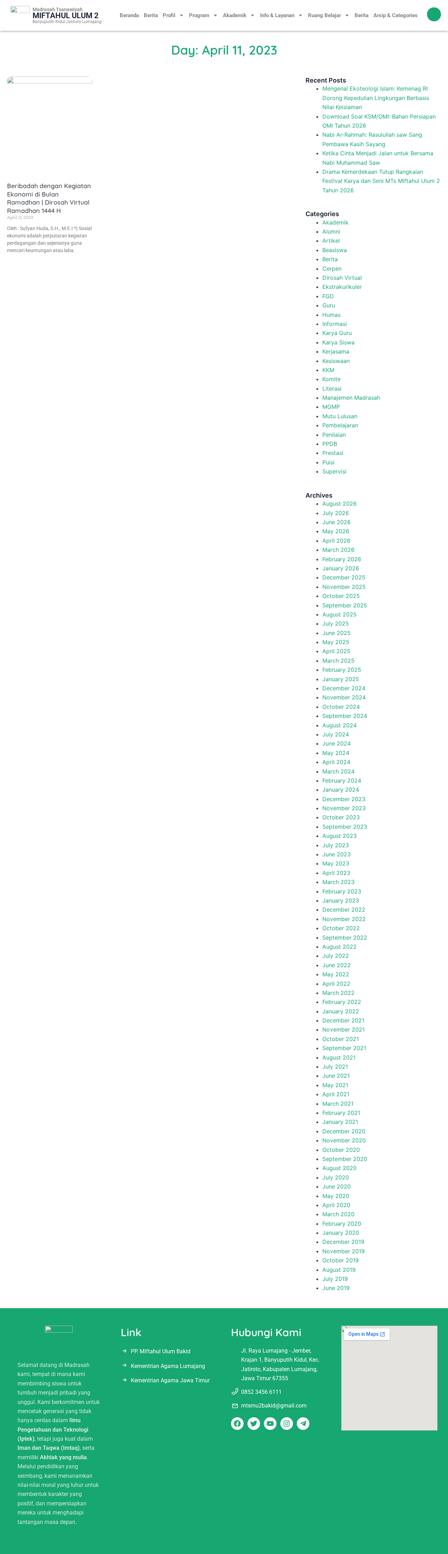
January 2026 (340, 568)
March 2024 (338, 771)
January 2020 (340, 1232)
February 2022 (341, 1001)
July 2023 (335, 845)
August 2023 (339, 835)
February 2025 (341, 669)
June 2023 (336, 854)
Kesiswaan (336, 360)
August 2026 (339, 503)
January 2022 (340, 1011)
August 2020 (339, 1167)
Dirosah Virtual (342, 277)
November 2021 (343, 1029)
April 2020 (336, 1205)
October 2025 (341, 595)
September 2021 (344, 1048)
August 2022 (339, 946)
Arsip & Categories (395, 15)
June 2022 (336, 965)
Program (199, 15)
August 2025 (339, 614)
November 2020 (344, 1140)
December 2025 (343, 577)
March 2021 (338, 1103)
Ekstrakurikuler (342, 286)
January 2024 (340, 789)
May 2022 (335, 974)
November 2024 (344, 697)
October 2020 (341, 1149)
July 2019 (335, 1278)
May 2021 (335, 1085)
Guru (328, 305)
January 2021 (340, 1121)
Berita (151, 15)
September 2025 (344, 605)
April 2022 (336, 983)
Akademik (234, 15)
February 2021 (341, 1112)
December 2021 (343, 1020)
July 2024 (335, 734)
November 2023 (344, 808)
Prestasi (332, 452)
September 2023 (344, 826)
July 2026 (335, 512)
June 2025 (336, 632)
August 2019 (339, 1269)
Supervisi (334, 471)
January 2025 (340, 679)
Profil (169, 15)
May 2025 (335, 642)
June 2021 (336, 1075)
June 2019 (336, 1287)
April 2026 (336, 540)
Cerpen (332, 268)
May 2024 (335, 752)
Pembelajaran (340, 425)
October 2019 (340, 1260)
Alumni (331, 231)
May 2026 (335, 531)
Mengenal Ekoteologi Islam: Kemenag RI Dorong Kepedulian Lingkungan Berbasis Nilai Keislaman (375, 98)
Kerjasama (335, 351)
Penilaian (334, 434)
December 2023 (343, 799)
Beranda (129, 15)
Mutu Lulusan (339, 416)
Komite (331, 379)
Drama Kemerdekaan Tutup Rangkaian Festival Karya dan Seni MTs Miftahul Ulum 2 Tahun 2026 (381, 181)
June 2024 (336, 743)
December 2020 (343, 1131)
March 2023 (338, 881)
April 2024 (336, 761)
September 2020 (344, 1158)
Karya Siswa (338, 342)
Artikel (331, 240)
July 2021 (335, 1066)
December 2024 (343, 688)
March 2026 (338, 549)
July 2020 (335, 1177)
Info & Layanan (277, 15)
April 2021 (335, 1094)
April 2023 (336, 872)
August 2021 (339, 1057)
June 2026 (336, 522)
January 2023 (340, 900)
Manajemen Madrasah (351, 397)
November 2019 (343, 1251)
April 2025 (336, 651)
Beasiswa (334, 250)
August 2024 (339, 725)
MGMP (331, 406)
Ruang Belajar (324, 15)
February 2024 (341, 780)
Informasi (334, 323)
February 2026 (341, 559)
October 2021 (340, 1038)
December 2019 (343, 1241)
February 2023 (341, 891)
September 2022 (344, 937)
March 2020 (338, 1214)
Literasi (332, 388)
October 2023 (341, 817)
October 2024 (341, 706)
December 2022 (343, 909)
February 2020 (341, 1223)
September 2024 (344, 715)
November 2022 (344, 918)
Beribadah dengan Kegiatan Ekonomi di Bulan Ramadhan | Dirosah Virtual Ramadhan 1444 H (49, 198)
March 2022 (338, 992)
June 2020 (336, 1186)
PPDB (329, 443)
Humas (331, 314)
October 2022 (341, 928)
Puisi (328, 462)
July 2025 (335, 623)
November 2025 (344, 586)
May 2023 (335, 863)
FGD (328, 296)
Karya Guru (337, 332)
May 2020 (335, 1195)
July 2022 (335, 955)
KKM (328, 369)
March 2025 (338, 660)
